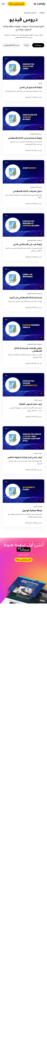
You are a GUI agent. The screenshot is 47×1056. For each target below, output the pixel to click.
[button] (23, 78)
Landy (41, 13)
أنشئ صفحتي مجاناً (16, 4)
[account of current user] (3, 4)
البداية (26, 45)
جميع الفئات (38, 45)
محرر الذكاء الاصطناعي (11, 45)
